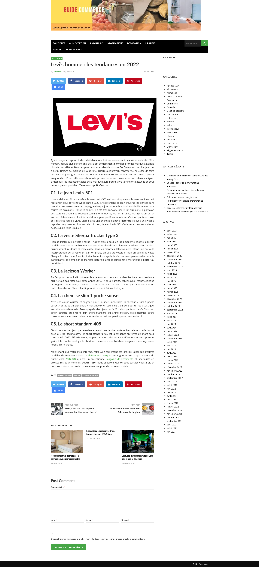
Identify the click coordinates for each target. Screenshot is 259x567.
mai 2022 (171, 392)
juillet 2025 (172, 273)
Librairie (150, 43)
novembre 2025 (174, 259)
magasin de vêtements (119, 359)
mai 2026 (171, 237)
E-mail (90, 520)
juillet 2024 (172, 316)
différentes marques (100, 355)
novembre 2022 (174, 370)
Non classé (172, 143)
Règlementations (175, 150)
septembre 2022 (175, 378)
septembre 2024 (175, 309)
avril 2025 (171, 284)
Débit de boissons (175, 110)
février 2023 (172, 360)
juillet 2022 (172, 385)
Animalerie (96, 43)
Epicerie (170, 121)
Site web (125, 520)
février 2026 (172, 248)
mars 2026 (172, 245)
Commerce (172, 103)
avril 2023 (171, 352)
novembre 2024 (174, 302)
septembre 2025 (175, 266)
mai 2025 (171, 281)
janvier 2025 (173, 295)
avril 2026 (171, 241)
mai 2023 (171, 349)
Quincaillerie (173, 146)
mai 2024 (171, 324)
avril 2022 (171, 395)
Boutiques (59, 43)
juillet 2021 (172, 428)
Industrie (171, 125)
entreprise (172, 118)
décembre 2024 (174, 298)
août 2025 (172, 270)
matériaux (172, 139)
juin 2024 (171, 320)
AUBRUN (71, 359)
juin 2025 (171, 277)
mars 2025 (172, 288)
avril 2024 (171, 327)
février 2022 (172, 403)
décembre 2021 (174, 410)
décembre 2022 (174, 367)
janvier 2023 (173, 363)
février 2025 (172, 291)
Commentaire (58, 487)
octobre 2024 (173, 306)
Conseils (171, 107)
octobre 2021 (173, 417)
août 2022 (172, 381)
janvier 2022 (173, 406)
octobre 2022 (173, 374)
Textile (57, 49)
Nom (54, 520)
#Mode (77, 375)
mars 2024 (172, 331)
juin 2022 (171, 388)
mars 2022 (172, 399)
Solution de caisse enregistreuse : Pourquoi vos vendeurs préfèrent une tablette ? (185, 201)
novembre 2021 (174, 413)
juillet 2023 (172, 342)
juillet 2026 (172, 234)
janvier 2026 (173, 252)
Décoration (134, 43)
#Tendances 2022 (90, 375)
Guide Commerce (200, 564)
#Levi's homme (65, 375)
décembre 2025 (174, 255)
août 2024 (172, 313)
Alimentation (77, 43)
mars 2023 (172, 356)
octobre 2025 (173, 263)
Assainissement (174, 96)
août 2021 (172, 424)
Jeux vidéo (172, 132)
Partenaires (73, 49)
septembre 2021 (175, 421)
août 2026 (172, 230)
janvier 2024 (173, 334)
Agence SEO (173, 85)
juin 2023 (171, 345)
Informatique (115, 43)
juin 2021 (171, 431)
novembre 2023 (174, 338)
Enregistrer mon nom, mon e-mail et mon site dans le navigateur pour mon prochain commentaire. (98, 539)
